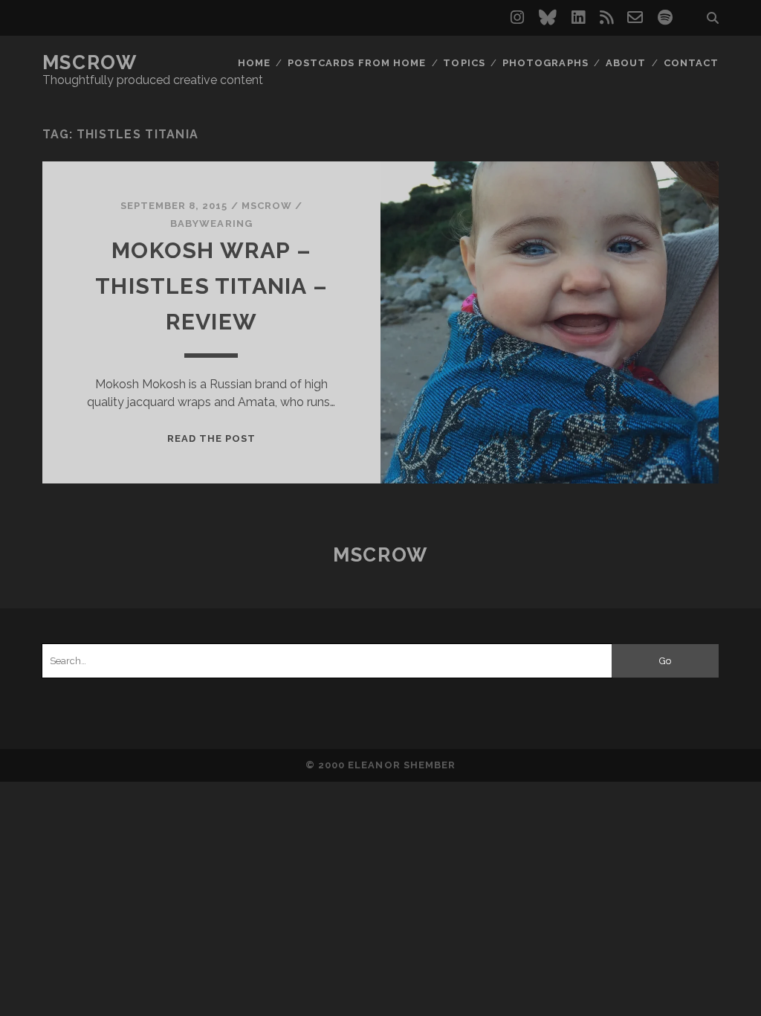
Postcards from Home (357, 62)
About (626, 62)
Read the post (211, 438)
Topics (464, 62)
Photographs (545, 62)
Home (254, 62)
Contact (691, 62)
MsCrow (89, 62)
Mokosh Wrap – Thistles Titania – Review (211, 286)
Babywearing (211, 223)
